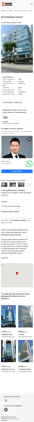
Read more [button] (4, 258)
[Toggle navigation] (31, 4)
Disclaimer (16, 123)
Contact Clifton (17, 171)
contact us (4, 195)
